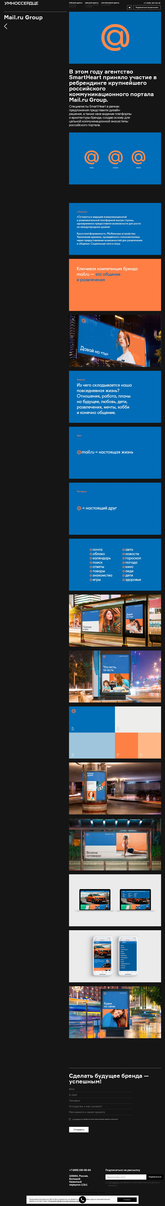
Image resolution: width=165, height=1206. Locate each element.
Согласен (127, 1200)
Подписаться (155, 1177)
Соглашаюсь (76, 1119)
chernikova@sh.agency (110, 3)
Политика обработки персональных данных (87, 1192)
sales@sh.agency (91, 3)
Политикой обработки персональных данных (65, 1201)
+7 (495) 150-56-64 (152, 3)
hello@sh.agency (75, 3)
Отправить (78, 1129)
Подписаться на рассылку (147, 7)
